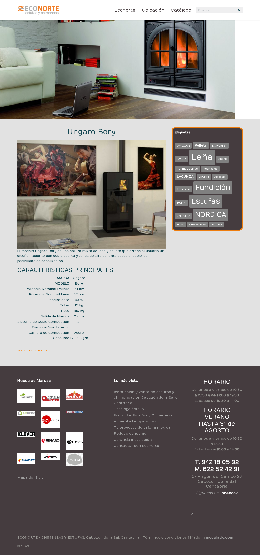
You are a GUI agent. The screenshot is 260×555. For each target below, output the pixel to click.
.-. (192, 514)
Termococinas (187, 168)
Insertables (210, 168)
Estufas (38, 350)
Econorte (125, 10)
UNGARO (49, 350)
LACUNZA (185, 177)
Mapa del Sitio (30, 478)
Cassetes (220, 177)
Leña (29, 350)
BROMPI (204, 176)
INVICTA (181, 159)
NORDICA (210, 215)
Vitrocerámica (197, 224)
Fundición (212, 187)
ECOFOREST (219, 145)
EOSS (180, 224)
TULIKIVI (181, 203)
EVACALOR (183, 145)
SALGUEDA (183, 215)
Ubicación (153, 10)
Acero (222, 159)
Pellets (21, 350)
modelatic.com (219, 538)
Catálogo (181, 10)
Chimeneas (183, 189)
